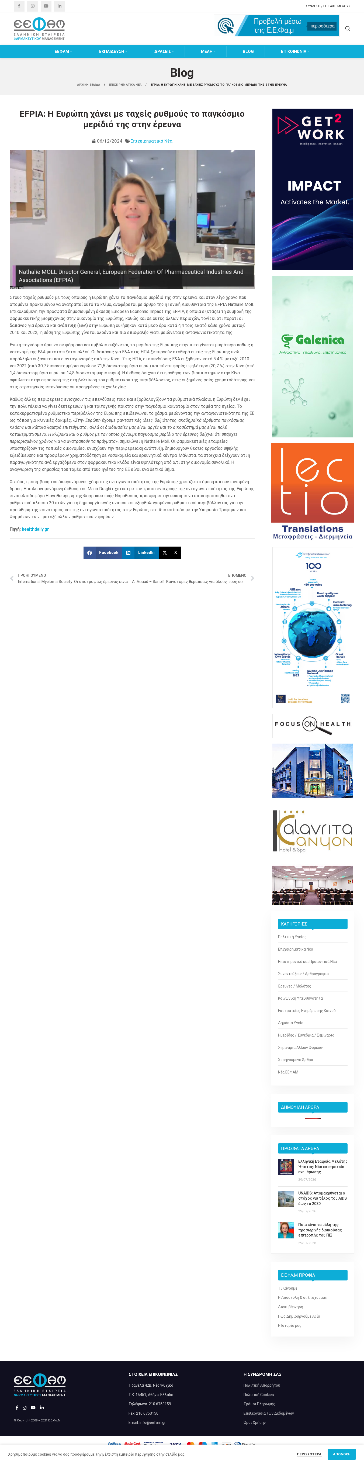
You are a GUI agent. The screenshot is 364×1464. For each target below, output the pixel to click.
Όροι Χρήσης (255, 1422)
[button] (103, 553)
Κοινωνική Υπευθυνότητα (300, 998)
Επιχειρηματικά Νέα (151, 141)
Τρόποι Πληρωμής (259, 1404)
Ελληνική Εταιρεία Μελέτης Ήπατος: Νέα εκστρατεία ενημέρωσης (323, 1166)
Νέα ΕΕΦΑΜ (288, 1072)
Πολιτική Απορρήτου (262, 1385)
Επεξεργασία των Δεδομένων (269, 1413)
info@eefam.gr (153, 1422)
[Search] (347, 28)
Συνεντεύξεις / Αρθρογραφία (303, 974)
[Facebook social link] (19, 6)
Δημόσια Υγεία (290, 1023)
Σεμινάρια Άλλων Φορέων (300, 1047)
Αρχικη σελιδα (89, 85)
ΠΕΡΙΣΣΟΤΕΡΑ (309, 1454)
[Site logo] (39, 28)
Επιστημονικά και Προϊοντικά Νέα (307, 961)
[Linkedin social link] (59, 6)
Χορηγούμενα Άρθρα (295, 1060)
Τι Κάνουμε (287, 1288)
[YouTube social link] (46, 6)
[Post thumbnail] (286, 1170)
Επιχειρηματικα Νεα (126, 85)
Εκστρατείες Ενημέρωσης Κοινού (307, 1011)
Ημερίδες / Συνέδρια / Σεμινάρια (306, 1035)
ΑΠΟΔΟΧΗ (342, 1454)
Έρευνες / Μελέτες (294, 986)
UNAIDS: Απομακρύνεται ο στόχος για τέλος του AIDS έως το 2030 (322, 1198)
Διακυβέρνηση (290, 1307)
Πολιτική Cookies (259, 1395)
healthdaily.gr (35, 529)
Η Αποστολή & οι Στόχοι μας (302, 1297)
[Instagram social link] (32, 6)
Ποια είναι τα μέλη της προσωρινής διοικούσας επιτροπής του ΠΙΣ (320, 1230)
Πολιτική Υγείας (292, 937)
